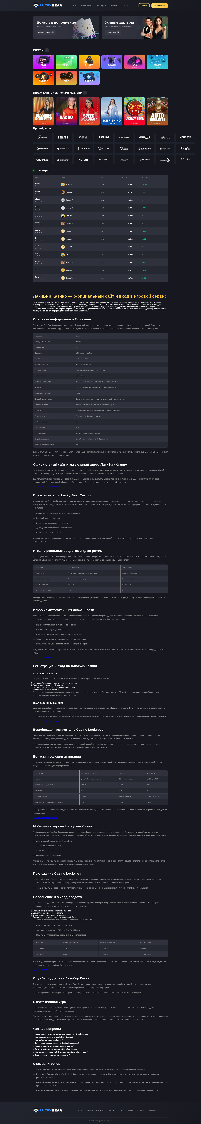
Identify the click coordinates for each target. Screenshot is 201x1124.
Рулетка (90, 1111)
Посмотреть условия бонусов (45, 818)
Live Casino (111, 1111)
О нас (121, 1111)
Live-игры (125, 6)
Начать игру (111, 32)
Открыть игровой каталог (44, 657)
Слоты (74, 6)
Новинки (114, 6)
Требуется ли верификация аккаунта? (52, 1055)
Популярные (101, 6)
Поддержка (152, 1111)
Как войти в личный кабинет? (49, 1040)
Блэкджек (99, 1111)
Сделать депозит (40, 970)
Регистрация (159, 6)
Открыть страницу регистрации (46, 721)
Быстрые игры (86, 6)
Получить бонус (44, 32)
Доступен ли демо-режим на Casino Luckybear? (57, 1043)
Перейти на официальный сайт (46, 487)
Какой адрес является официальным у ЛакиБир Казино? (61, 1034)
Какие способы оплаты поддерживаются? (55, 1046)
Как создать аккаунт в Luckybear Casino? (54, 1037)
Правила (130, 1111)
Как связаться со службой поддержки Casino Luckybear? (61, 1052)
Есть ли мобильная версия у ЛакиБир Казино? (57, 1049)
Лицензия (140, 1111)
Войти (144, 6)
